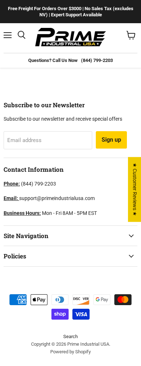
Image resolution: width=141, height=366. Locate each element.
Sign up (111, 139)
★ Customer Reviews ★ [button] (135, 189)
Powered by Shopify (70, 351)
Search (70, 336)
